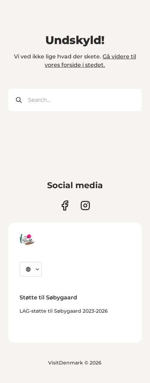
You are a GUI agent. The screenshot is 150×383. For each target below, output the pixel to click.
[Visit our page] (85, 205)
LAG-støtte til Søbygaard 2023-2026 (64, 311)
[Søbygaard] (27, 239)
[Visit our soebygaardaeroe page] (65, 205)
